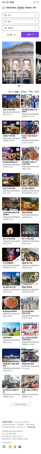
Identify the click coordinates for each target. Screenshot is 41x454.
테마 (34, 8)
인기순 (36, 92)
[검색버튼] (38, 2)
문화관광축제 (11, 8)
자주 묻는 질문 (31, 427)
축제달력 (28, 8)
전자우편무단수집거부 (8, 427)
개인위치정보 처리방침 (8, 424)
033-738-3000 (11, 434)
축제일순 (24, 92)
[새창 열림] (4, 446)
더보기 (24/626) (20, 404)
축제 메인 (3, 7)
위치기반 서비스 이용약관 (21, 422)
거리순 (30, 92)
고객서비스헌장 (30, 424)
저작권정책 (20, 424)
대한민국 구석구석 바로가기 (8, 2)
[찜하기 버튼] (35, 2)
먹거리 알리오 (13, 92)
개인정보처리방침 (7, 422)
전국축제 (20, 8)
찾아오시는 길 (21, 427)
